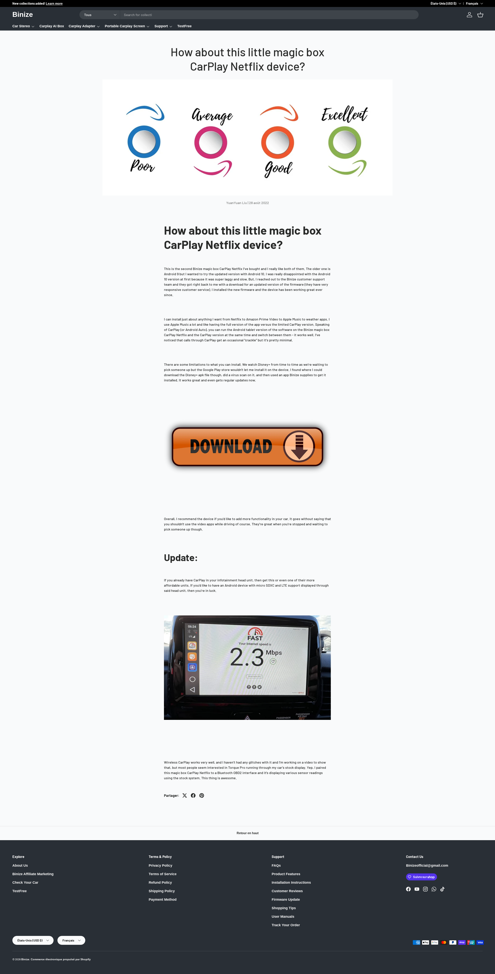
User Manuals (283, 916)
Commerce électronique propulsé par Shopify (61, 959)
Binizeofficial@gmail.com (427, 865)
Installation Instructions (291, 882)
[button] (480, 14)
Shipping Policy (162, 891)
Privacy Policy (160, 865)
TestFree (184, 26)
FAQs (276, 865)
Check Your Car (25, 882)
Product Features (286, 874)
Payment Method (163, 899)
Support (161, 26)
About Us (20, 865)
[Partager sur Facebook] (193, 795)
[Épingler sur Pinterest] (201, 795)
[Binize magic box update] (247, 405)
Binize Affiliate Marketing (33, 874)
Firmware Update (286, 899)
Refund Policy (160, 882)
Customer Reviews (287, 891)
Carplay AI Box (51, 26)
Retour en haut (248, 833)
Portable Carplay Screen (125, 26)
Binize (25, 959)
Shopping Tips (284, 908)
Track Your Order (286, 925)
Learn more (54, 3)
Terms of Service (163, 874)
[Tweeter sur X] (184, 795)
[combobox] (249, 14)
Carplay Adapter (82, 26)
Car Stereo (21, 26)
